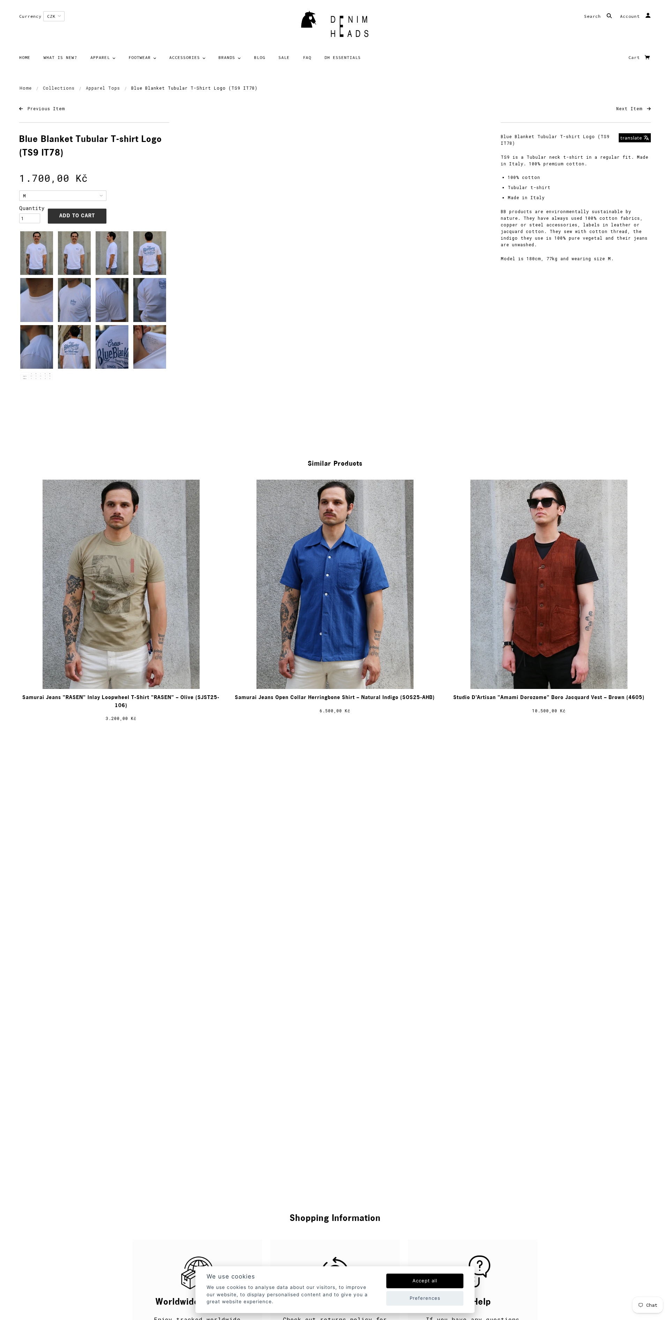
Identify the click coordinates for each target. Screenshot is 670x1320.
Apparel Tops (103, 88)
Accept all (424, 1280)
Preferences (425, 1298)
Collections (59, 88)
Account (631, 16)
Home (26, 88)
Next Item (630, 108)
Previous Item (45, 108)
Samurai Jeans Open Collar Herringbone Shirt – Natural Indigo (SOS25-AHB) (335, 697)
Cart (635, 57)
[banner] (335, 26)
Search (594, 16)
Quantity (29, 208)
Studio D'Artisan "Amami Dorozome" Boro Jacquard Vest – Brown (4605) (549, 697)
